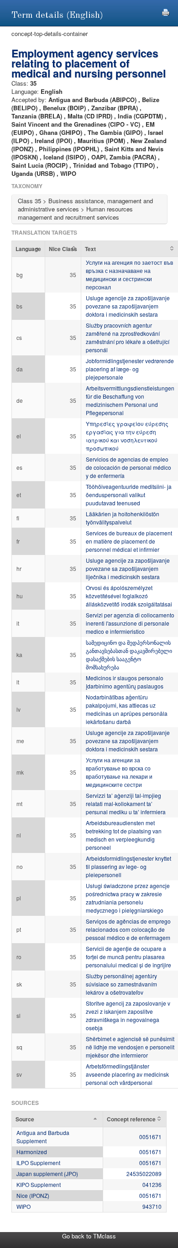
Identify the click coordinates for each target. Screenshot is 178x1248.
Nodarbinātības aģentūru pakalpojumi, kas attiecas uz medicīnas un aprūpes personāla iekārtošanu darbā (127, 709)
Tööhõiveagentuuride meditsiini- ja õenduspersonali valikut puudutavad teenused (129, 495)
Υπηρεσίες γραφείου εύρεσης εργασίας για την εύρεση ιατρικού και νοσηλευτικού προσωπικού (127, 436)
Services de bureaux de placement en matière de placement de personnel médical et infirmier (129, 541)
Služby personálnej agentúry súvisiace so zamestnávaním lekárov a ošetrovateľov (121, 984)
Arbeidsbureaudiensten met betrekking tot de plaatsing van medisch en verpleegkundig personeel (124, 835)
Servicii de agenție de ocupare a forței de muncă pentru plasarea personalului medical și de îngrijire (128, 957)
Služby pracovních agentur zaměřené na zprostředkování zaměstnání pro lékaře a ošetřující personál (127, 337)
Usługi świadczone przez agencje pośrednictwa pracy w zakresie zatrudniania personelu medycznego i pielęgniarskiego (128, 898)
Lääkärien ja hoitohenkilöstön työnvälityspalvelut (122, 518)
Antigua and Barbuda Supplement (42, 1137)
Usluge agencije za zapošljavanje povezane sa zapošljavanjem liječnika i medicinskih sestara (128, 568)
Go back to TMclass (89, 1236)
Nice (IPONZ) (32, 1195)
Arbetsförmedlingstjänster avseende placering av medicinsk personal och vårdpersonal (127, 1074)
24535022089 (144, 1173)
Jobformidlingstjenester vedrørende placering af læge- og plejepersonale (130, 369)
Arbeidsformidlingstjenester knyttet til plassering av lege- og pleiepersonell (128, 866)
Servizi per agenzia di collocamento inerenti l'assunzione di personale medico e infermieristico (130, 623)
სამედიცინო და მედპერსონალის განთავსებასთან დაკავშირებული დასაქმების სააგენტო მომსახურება (129, 654)
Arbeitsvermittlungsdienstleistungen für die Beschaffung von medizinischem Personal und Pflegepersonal (130, 400)
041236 (152, 1184)
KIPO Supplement (38, 1184)
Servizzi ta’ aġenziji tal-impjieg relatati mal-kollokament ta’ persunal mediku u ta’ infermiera (126, 803)
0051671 (150, 1136)
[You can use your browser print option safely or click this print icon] (165, 11)
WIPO (23, 1206)
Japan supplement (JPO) (47, 1173)
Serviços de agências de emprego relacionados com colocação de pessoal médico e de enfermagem (128, 929)
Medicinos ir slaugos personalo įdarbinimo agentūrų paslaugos (124, 682)
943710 (152, 1206)
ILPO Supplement (38, 1162)
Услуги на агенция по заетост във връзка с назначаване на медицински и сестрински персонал (129, 274)
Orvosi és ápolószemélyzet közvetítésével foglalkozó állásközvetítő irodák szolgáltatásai (129, 596)
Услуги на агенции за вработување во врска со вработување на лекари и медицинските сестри (119, 772)
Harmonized (31, 1152)
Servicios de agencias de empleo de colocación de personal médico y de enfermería (128, 467)
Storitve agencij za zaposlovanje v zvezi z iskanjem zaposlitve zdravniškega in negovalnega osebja (128, 1015)
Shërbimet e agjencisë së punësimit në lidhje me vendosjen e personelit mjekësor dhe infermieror (130, 1047)
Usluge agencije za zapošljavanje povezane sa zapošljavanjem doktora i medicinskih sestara (128, 306)
